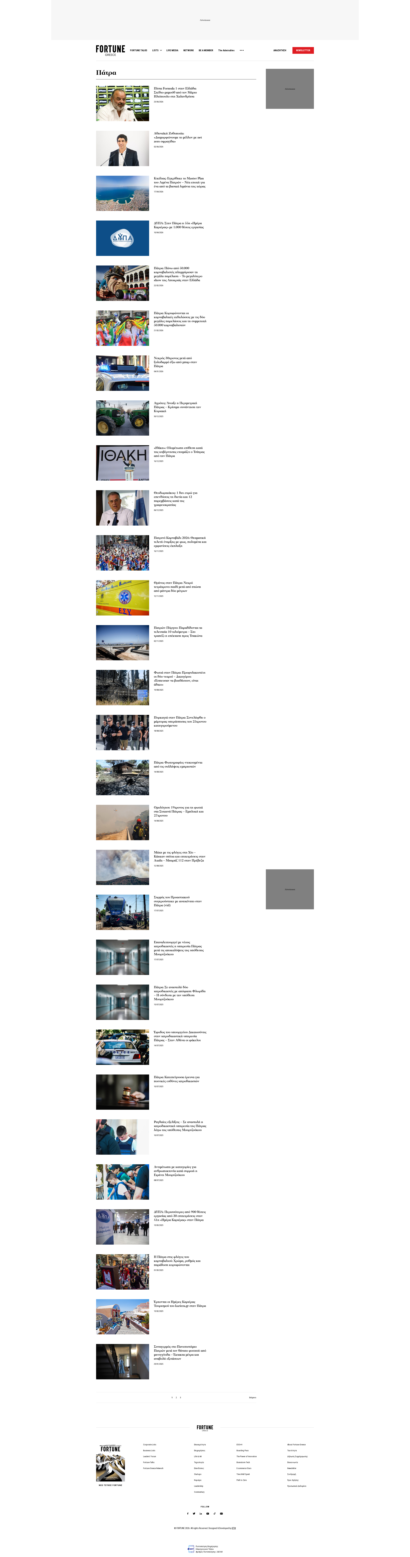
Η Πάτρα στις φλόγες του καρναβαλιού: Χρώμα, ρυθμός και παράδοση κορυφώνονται (177, 1261)
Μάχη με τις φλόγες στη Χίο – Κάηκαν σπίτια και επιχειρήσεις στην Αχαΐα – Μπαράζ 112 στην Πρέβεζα (179, 856)
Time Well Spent (243, 1474)
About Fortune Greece (296, 1444)
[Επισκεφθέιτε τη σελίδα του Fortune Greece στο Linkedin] (201, 1513)
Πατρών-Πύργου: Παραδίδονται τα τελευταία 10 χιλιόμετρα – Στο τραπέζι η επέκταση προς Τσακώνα (178, 632)
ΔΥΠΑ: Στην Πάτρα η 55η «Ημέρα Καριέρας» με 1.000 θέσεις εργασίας (179, 225)
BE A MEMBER (206, 50)
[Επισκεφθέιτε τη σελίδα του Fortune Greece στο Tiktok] (215, 1513)
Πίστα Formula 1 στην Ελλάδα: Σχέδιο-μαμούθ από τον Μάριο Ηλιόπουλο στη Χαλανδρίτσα (175, 92)
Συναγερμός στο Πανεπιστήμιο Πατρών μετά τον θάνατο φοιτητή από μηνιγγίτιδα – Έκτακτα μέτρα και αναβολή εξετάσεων (180, 1353)
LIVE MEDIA (172, 50)
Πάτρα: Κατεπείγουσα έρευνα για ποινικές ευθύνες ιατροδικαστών (177, 1079)
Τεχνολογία (199, 1462)
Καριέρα (197, 1480)
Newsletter (291, 1468)
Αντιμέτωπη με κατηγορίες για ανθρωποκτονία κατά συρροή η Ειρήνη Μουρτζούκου (175, 1171)
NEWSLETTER (303, 50)
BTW (234, 1528)
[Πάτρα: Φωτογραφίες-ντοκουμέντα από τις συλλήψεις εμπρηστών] (122, 777)
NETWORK (188, 50)
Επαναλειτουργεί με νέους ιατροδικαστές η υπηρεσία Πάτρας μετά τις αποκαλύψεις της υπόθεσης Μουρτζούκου (179, 948)
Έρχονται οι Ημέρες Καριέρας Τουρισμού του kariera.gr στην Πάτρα (180, 1304)
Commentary (199, 1492)
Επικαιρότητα (200, 1444)
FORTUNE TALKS (138, 50)
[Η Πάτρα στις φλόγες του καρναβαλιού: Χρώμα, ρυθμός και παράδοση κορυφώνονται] (122, 1272)
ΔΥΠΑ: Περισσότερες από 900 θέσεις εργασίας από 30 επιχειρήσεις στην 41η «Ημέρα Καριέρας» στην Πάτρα (180, 1216)
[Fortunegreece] (110, 55)
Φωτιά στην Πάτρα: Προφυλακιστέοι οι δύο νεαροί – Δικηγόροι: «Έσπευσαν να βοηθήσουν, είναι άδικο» (179, 679)
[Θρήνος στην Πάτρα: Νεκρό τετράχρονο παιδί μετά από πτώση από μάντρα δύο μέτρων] (122, 598)
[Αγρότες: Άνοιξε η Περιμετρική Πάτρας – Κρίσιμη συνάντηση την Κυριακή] (122, 418)
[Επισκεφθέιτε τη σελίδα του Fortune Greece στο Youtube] (207, 1514)
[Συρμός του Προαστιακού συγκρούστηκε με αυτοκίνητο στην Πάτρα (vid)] (122, 912)
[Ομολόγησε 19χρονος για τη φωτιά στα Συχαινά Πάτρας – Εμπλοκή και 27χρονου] (122, 822)
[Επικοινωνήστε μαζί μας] (221, 1513)
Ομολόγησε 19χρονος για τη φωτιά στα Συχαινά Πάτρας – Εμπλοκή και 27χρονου (179, 811)
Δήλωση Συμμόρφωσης (297, 1456)
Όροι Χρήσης (293, 1480)
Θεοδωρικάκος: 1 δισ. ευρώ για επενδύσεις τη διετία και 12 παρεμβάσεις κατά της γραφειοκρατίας (175, 499)
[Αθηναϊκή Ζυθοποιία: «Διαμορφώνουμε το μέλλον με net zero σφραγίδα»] (122, 148)
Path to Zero (242, 1480)
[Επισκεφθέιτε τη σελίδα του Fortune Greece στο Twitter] (194, 1513)
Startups (197, 1474)
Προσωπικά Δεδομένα (296, 1486)
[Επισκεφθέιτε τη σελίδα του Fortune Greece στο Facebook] (187, 1513)
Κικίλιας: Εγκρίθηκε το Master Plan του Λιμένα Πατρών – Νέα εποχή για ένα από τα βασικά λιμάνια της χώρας (179, 182)
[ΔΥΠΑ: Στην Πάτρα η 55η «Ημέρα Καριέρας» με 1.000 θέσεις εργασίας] (122, 238)
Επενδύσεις (199, 1468)
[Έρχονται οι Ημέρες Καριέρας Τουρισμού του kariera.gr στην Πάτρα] (122, 1317)
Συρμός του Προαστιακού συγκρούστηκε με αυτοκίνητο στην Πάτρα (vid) (178, 901)
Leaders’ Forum (149, 1456)
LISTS (155, 50)
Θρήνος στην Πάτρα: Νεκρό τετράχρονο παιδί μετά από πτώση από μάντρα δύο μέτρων (177, 587)
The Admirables (226, 50)
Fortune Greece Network (153, 1468)
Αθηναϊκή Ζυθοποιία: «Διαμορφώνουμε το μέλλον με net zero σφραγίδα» (178, 137)
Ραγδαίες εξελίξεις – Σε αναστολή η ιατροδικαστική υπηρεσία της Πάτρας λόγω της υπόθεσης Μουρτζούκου (180, 1126)
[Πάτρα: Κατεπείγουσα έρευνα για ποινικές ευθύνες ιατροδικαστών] (122, 1092)
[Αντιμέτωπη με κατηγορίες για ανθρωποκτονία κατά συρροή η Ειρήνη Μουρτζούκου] (122, 1182)
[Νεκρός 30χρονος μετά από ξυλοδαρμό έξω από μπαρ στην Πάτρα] (122, 373)
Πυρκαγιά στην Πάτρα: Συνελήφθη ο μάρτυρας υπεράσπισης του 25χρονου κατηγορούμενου (180, 722)
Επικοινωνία (292, 1462)
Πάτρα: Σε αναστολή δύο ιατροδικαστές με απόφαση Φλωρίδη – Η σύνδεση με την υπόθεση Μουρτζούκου (180, 993)
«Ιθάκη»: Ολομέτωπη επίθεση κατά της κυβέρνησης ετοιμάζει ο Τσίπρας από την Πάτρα (179, 452)
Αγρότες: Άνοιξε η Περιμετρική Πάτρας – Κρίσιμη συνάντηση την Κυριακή (177, 407)
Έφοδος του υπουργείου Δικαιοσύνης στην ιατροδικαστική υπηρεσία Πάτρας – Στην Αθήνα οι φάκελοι (180, 1036)
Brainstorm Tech (243, 1462)
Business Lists (149, 1450)
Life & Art (198, 1456)
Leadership (198, 1486)
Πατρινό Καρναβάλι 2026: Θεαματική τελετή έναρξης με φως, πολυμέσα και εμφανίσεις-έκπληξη (180, 542)
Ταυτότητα (292, 1450)
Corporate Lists (149, 1444)
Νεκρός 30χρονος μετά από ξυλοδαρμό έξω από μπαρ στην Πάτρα (175, 362)
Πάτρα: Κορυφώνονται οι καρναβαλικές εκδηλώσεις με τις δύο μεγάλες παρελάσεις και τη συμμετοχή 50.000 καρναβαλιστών (180, 319)
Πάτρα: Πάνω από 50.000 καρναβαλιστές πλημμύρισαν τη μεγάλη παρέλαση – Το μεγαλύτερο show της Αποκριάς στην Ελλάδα (178, 274)
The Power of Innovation (247, 1456)
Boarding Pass (243, 1450)
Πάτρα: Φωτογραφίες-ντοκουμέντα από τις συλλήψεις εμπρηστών (178, 764)
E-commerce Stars (244, 1468)
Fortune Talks (148, 1462)
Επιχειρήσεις (199, 1450)
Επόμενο (252, 1397)
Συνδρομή (291, 1474)
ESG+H (239, 1444)
